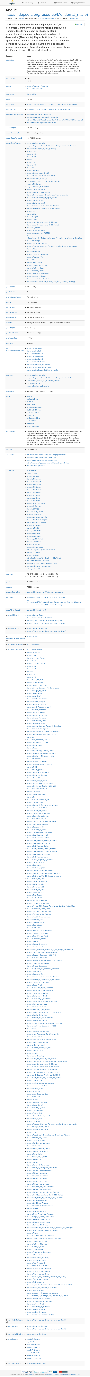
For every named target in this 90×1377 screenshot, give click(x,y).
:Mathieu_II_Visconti (36, 1309)
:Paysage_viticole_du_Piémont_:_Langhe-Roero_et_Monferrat (51, 146)
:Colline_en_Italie (36, 143)
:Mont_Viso (33, 1097)
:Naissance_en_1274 (37, 1102)
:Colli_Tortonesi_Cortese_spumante (42, 851)
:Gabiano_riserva (35, 922)
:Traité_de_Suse (35, 268)
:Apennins (33, 170)
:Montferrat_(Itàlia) (36, 522)
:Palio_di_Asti (34, 1118)
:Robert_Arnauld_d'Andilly (38, 1148)
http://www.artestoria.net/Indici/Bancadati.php (42, 117)
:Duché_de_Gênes (36, 879)
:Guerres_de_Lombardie (38, 982)
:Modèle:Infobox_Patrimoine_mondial (42, 370)
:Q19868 (32, 473)
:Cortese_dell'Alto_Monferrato (40, 870)
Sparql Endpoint (79, 3)
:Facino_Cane (34, 898)
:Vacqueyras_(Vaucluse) (38, 1257)
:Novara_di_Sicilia (36, 1108)
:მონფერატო (34, 506)
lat (8, 582)
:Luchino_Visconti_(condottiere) (40, 1083)
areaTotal (10, 78)
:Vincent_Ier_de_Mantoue (38, 1271)
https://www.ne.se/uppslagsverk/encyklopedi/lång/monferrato (48, 463)
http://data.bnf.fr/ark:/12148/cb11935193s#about (44, 558)
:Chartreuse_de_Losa (37, 819)
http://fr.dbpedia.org (47, 18)
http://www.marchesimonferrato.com (39, 114)
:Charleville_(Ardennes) (38, 816)
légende (11, 317)
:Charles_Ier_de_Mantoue (38, 813)
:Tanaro (32, 1233)
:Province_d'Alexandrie (37, 86)
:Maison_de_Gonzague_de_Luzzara (42, 1293)
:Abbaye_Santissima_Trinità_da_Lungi (43, 688)
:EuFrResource (33, 1355)
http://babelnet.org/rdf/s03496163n (39, 566)
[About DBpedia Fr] (12, 2)
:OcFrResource (33, 1339)
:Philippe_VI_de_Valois (37, 1129)
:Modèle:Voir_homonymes (38, 364)
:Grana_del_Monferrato (38, 963)
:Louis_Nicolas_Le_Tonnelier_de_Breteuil (44, 1078)
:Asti (31, 737)
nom (9, 322)
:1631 (31, 162)
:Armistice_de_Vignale (37, 729)
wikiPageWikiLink (13, 143)
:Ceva (31, 797)
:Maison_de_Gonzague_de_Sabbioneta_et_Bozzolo (47, 1296)
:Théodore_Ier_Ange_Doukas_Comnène (44, 1238)
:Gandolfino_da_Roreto (38, 936)
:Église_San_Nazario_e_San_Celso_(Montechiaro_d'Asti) (49, 1285)
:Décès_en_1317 (35, 892)
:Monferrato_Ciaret (36, 230)
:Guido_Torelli (34, 985)
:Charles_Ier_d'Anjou (37, 810)
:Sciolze (32, 1208)
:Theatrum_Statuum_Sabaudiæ (40, 1236)
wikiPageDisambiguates (15, 638)
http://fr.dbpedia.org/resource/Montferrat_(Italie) (46, 14)
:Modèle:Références (36, 362)
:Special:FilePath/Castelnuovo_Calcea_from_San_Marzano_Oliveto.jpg (54, 601)
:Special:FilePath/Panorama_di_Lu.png (44, 605)
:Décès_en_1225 (35, 887)
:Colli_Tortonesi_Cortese (38, 846)
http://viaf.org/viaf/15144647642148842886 (42, 563)
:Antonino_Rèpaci (36, 712)
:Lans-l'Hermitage (36, 1056)
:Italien (32, 214)
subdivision (12, 333)
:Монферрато (35, 547)
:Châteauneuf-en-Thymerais (39, 832)
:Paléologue (33, 241)
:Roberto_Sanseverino (37, 1151)
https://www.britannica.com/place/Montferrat (42, 460)
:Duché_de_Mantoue (37, 881)
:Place (30, 402)
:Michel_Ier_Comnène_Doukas (40, 1315)
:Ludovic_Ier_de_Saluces (38, 1086)
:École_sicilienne (35, 1282)
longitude (11, 312)
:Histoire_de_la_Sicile (37, 1015)
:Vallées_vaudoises (36, 1260)
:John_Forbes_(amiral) (37, 1042)
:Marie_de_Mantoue (36, 1304)
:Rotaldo (32, 1162)
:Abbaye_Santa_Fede (37, 685)
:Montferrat (33, 184)
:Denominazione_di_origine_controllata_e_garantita (47, 195)
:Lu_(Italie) (33, 227)
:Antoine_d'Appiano (36, 710)
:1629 (31, 669)
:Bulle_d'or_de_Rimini (37, 780)
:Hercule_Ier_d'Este (36, 1007)
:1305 (31, 151)
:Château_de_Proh (36, 827)
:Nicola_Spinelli (35, 1105)
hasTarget (12, 1339)
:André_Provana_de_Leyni (39, 707)
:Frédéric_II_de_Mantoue (38, 917)
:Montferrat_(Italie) (36, 610)
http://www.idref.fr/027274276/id (38, 561)
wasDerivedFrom (13, 592)
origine (12, 1326)
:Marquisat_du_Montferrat (38, 279)
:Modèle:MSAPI (35, 353)
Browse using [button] (28, 3)
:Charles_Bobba (35, 615)
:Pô (31, 260)
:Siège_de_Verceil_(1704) (38, 1222)
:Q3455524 (33, 426)
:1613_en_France (36, 663)
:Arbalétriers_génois (36, 720)
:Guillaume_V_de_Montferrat (39, 618)
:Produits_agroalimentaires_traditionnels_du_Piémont (48, 1135)
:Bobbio (32, 767)
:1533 (31, 154)
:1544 (31, 655)
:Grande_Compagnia (37, 966)
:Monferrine (33, 1091)
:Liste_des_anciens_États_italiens (41, 1058)
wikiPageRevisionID (14, 138)
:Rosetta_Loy (34, 1159)
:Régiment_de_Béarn (37, 1178)
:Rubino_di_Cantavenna (38, 1165)
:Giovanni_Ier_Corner (37, 958)
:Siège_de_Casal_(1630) (38, 1219)
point (10, 391)
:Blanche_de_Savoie (37, 761)
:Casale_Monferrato (36, 794)
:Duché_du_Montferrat (37, 203)
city (8, 86)
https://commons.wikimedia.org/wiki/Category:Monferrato (46, 455)
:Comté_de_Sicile (35, 862)
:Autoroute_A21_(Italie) (37, 742)
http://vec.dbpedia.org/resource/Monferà (41, 550)
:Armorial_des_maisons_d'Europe (41, 734)
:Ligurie (32, 219)
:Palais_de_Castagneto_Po (39, 1116)
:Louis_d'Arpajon (35, 1080)
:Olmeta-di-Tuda (35, 1110)
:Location (31, 404)
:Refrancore (33, 1146)
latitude (10, 307)
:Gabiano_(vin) (35, 919)
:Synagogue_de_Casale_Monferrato (42, 1230)
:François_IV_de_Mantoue (39, 914)
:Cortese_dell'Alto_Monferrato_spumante (44, 876)
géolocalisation (13, 297)
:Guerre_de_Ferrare (36, 974)
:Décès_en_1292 (35, 889)
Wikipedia (29, 1374)
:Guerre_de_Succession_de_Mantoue (43, 206)
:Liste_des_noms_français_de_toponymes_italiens (47, 1061)
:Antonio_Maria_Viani (37, 715)
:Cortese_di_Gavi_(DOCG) (39, 192)
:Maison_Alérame (35, 271)
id (8, 99)
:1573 (31, 159)
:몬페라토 (33, 509)
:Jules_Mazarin (35, 1050)
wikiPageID (11, 128)
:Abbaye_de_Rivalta (36, 690)
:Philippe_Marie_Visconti (38, 1127)
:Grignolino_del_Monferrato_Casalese (43, 968)
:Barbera (32, 748)
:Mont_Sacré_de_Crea (37, 1094)
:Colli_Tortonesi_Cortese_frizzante (41, 849)
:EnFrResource (33, 1350)
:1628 (31, 666)
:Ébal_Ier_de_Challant (37, 1279)
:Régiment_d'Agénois (37, 1173)
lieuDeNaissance (15, 1320)
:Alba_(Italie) (34, 696)
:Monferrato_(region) (37, 520)
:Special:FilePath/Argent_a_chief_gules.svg (46, 597)
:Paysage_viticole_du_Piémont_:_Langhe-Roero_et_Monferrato (52, 104)
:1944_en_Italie (35, 680)
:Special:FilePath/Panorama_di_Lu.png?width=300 (48, 109)
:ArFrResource (33, 1342)
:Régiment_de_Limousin (38, 1184)
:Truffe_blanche (35, 1249)
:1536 (31, 157)
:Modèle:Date (34, 348)
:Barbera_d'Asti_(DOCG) (38, 173)
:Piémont (32, 249)
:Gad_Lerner (34, 928)
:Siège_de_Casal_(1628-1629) (40, 1217)
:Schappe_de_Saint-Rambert (39, 1206)
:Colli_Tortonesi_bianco (38, 857)
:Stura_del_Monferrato (37, 1225)
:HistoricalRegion (34, 410)
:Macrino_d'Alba (35, 1088)
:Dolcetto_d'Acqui (35, 200)
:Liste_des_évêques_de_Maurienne (42, 1069)
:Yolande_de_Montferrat (38, 1274)
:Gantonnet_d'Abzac (36, 939)
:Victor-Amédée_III (36, 1263)
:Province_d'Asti (35, 89)
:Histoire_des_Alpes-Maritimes (40, 1018)
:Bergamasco (34, 759)
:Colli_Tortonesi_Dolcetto (38, 854)
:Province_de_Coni (36, 1140)
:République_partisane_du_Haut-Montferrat (45, 1195)
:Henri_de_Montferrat (37, 1004)
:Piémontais (33, 251)
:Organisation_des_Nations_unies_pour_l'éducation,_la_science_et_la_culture (54, 237)
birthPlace (12, 615)
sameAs (10, 471)
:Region (30, 423)
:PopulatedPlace (33, 418)
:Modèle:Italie (34, 351)
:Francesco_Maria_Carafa (38, 909)
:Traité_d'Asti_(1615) (37, 265)
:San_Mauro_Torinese (37, 1203)
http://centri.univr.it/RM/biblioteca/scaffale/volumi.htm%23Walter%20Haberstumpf (55, 120)
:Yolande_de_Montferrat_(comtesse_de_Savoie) (46, 623)
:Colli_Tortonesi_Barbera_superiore (42, 840)
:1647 (31, 674)
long (9, 587)
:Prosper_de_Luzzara (37, 1137)
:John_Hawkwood (36, 1045)
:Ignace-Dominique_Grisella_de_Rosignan (44, 620)
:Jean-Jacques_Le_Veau (38, 1031)
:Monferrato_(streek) (37, 517)
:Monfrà (33, 528)
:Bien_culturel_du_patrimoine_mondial (43, 181)
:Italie (31, 94)
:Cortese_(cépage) (36, 868)
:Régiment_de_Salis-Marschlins (40, 1187)
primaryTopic (13, 1363)
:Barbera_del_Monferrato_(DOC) (41, 176)
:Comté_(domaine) (36, 189)
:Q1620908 (33, 412)
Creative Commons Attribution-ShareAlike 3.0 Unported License (63, 1374)
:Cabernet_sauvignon (37, 789)
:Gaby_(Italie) (34, 925)
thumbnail (10, 109)
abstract (10, 60)
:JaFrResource (33, 1344)
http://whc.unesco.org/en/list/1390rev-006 (41, 457)
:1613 (31, 660)
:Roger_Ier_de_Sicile (37, 1157)
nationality (12, 628)
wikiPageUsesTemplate (15, 349)
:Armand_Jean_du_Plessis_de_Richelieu (44, 726)
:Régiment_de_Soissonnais (39, 1189)
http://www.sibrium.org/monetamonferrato (41, 122)
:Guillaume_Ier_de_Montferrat (40, 988)
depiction (10, 597)
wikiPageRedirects (15, 644)
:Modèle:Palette (35, 356)
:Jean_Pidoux (34, 1037)
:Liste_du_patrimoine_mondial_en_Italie (43, 1072)
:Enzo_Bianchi (34, 895)
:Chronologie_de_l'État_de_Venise (41, 821)
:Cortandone (34, 865)
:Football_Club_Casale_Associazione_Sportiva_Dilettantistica (51, 906)
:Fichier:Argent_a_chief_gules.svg (41, 148)
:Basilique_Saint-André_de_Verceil (41, 753)
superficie (11, 338)
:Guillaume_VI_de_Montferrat (40, 990)
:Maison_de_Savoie (36, 276)
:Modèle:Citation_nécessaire (39, 367)
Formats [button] (43, 3)
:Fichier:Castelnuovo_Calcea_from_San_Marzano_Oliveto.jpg (51, 281)
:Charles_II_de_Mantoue (38, 808)
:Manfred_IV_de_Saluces (38, 1298)
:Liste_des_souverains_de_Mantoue (42, 222)
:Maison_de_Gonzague (38, 273)
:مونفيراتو (33, 476)
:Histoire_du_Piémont (37, 1020)
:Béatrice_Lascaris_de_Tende (40, 783)
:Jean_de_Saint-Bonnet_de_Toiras (41, 1039)
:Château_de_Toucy (36, 829)
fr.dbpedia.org (73, 18)
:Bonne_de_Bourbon (37, 628)
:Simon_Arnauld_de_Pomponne (40, 1214)
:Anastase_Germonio (37, 704)
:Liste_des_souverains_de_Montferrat (43, 225)
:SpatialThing (32, 399)
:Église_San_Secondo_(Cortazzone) (42, 1287)
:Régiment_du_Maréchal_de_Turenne (43, 1192)
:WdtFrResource (34, 1358)
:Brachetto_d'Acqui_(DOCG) (39, 178)
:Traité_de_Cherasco (37, 1244)
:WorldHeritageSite (34, 407)
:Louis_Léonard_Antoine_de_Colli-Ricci (43, 1075)
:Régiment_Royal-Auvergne (39, 1170)
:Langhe (32, 217)
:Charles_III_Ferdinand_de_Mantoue (42, 805)
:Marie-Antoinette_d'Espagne (39, 1301)
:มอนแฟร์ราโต (34, 541)
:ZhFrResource (33, 1353)
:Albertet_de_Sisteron (37, 699)
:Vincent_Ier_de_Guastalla (39, 1268)
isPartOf (10, 104)
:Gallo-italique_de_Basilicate (39, 930)
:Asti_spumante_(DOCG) (38, 740)
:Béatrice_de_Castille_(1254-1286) (42, 786)
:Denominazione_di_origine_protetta (42, 197)
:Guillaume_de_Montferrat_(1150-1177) (43, 1001)
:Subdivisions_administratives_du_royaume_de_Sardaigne (50, 1227)
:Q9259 (31, 421)
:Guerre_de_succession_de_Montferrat (43, 208)
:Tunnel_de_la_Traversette (39, 1252)
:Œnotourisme (34, 650)
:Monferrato (34, 484)
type (9, 343)
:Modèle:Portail (35, 359)
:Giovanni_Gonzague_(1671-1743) (42, 955)
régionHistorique (15, 1334)
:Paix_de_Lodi (34, 1113)
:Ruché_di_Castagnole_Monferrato (42, 1167)
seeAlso (10, 455)
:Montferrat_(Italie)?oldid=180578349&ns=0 (45, 592)
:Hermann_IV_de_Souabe (38, 1009)
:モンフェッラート (36, 503)
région (10, 328)
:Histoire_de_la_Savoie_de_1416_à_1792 (44, 1012)
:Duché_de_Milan (35, 884)
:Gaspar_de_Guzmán (37, 944)
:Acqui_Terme (34, 693)
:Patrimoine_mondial (37, 243)
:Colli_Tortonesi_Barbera (38, 838)
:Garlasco (33, 941)
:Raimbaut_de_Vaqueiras (38, 1143)
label (9, 449)
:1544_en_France (36, 658)
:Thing (30, 396)
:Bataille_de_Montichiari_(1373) (40, 756)
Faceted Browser (62, 3)
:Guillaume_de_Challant (38, 993)
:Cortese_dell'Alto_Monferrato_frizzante (43, 873)
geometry (10, 574)
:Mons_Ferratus (35, 511)
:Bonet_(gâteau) (35, 770)
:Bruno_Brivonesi (35, 778)
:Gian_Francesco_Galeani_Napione (42, 952)
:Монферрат (34, 536)
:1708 (31, 165)
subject (9, 375)
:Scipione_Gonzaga (36, 1211)
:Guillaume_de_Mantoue (38, 996)
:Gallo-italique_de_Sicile (38, 933)
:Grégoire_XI (34, 971)
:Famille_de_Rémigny (37, 900)
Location (21, 18)
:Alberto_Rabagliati (36, 701)
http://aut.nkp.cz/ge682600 (36, 465)
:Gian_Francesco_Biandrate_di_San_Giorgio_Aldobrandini (50, 949)
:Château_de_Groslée (37, 824)
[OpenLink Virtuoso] (26, 1372)
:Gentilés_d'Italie (35, 947)
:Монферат (34, 481)
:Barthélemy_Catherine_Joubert (40, 750)
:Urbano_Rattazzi (35, 1255)
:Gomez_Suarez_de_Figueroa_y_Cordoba (44, 960)
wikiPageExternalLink (14, 114)
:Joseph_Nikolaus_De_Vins (39, 1048)
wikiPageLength (13, 133)
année (10, 287)
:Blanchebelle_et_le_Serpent (39, 764)
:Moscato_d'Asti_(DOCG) (38, 233)
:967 (31, 167)
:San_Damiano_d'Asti (37, 1200)
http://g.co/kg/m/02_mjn (35, 569)
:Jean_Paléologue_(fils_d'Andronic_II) (43, 1034)
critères (10, 292)
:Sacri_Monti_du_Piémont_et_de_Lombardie (45, 1197)
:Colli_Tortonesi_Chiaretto (38, 843)
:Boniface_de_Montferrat (38, 772)
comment (10, 431)
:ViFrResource (33, 1347)
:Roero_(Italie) (34, 262)
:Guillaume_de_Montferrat (38, 998)
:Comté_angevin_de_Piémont (40, 859)
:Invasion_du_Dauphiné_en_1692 (41, 1026)
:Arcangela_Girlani (36, 723)
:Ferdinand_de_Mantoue (38, 903)
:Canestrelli (33, 791)
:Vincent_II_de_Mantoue (38, 1266)
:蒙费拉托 (33, 555)
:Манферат (34, 479)
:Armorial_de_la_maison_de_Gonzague (43, 731)
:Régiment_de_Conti (37, 1181)
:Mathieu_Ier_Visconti (37, 1312)
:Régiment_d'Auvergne (37, 1176)
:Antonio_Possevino (36, 718)
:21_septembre (35, 682)
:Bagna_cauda (34, 745)
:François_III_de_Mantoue (39, 911)
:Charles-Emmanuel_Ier (38, 800)
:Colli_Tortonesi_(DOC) (37, 835)
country (10, 94)
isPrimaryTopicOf (13, 610)
